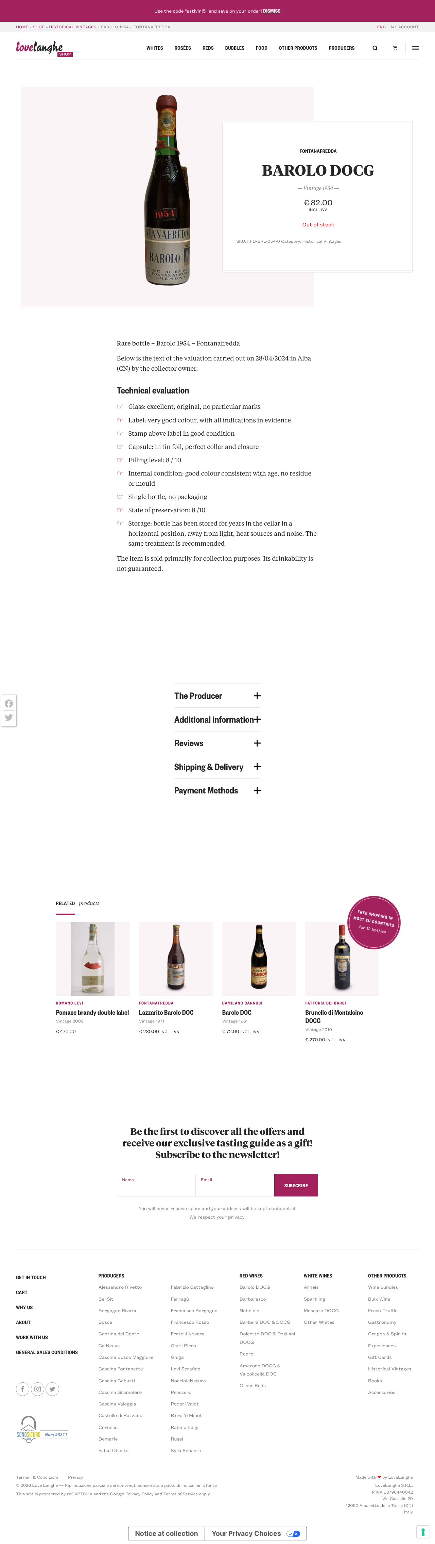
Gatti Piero (183, 1345)
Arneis (311, 1287)
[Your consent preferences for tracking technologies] (423, 1532)
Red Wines (251, 1276)
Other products (298, 48)
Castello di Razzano (120, 1415)
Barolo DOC (236, 1012)
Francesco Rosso (190, 1322)
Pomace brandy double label (92, 1012)
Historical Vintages (73, 26)
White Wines (318, 1276)
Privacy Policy (139, 1494)
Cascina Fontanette (121, 1368)
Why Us (24, 1307)
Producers (342, 48)
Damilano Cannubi (242, 1003)
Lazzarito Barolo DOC (166, 1012)
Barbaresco (253, 1299)
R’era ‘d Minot (186, 1415)
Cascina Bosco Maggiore (126, 1357)
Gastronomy (382, 1322)
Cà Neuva (109, 1345)
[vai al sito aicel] (43, 1434)
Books (375, 1380)
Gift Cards (380, 1357)
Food (261, 48)
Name (128, 1180)
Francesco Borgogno (194, 1310)
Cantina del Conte (119, 1333)
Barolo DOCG (255, 1287)
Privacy (75, 1477)
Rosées (183, 48)
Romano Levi (69, 1003)
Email (206, 1180)
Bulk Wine (379, 1299)
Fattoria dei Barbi (325, 1003)
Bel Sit (106, 1299)
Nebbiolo (249, 1310)
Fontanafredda (156, 1003)
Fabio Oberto (113, 1450)
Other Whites (319, 1322)
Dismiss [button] (271, 11)
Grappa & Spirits (387, 1333)
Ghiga (177, 1357)
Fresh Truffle (383, 1310)
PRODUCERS (111, 1276)
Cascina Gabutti (117, 1380)
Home (22, 26)
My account (405, 26)
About (23, 1322)
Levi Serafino (186, 1368)
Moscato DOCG (321, 1310)
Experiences (382, 1345)
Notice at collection (166, 1533)
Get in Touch (31, 1277)
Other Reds (253, 1385)
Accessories (381, 1392)
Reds (208, 48)
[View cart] (395, 48)
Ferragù (180, 1299)
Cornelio (108, 1427)
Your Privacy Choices (246, 1533)
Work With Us (32, 1337)
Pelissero (181, 1392)
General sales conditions (47, 1352)
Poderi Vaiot (185, 1403)
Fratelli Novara (188, 1333)
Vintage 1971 (151, 1021)
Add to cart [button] (73, 1044)
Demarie (108, 1438)
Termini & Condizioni (37, 1477)
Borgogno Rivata (117, 1310)
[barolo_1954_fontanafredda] (167, 197)
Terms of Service (180, 1494)
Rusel (177, 1438)
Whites (154, 48)
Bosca (105, 1322)
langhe (39, 49)
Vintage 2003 (69, 1021)
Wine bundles (383, 1287)
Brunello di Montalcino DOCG (334, 1016)
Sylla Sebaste (186, 1450)
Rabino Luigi (184, 1427)
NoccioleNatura (188, 1380)
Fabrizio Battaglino (192, 1287)
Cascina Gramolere (120, 1392)
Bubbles (235, 48)
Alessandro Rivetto (120, 1287)
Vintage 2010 (318, 1029)
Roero (246, 1353)
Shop (39, 26)
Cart (22, 1292)
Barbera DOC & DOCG (265, 1322)
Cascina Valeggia (117, 1403)
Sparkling (314, 1299)
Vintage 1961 (235, 1021)
